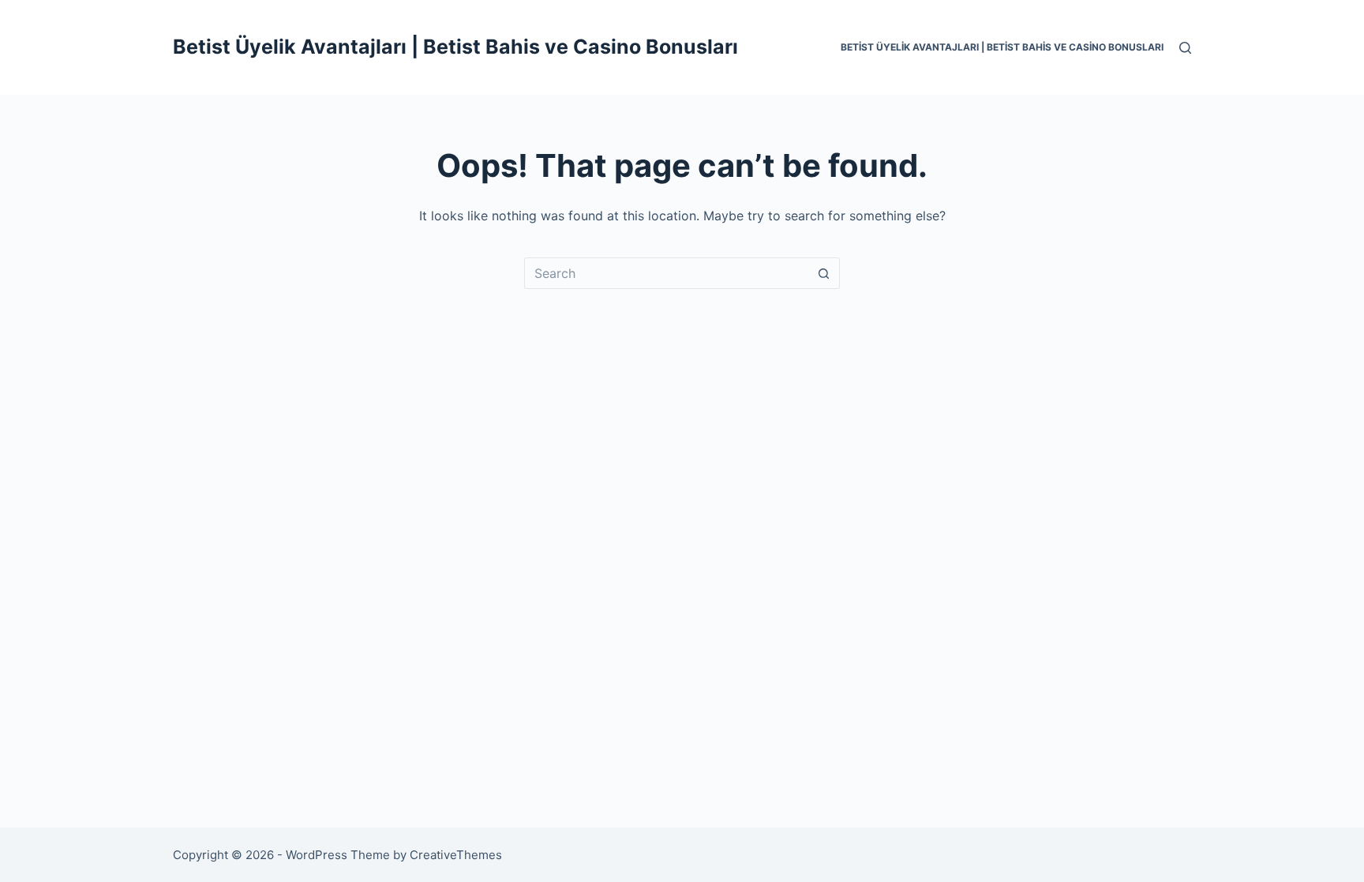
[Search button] (824, 273)
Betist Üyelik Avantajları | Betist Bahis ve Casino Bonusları (455, 46)
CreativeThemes (456, 854)
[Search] (1185, 48)
